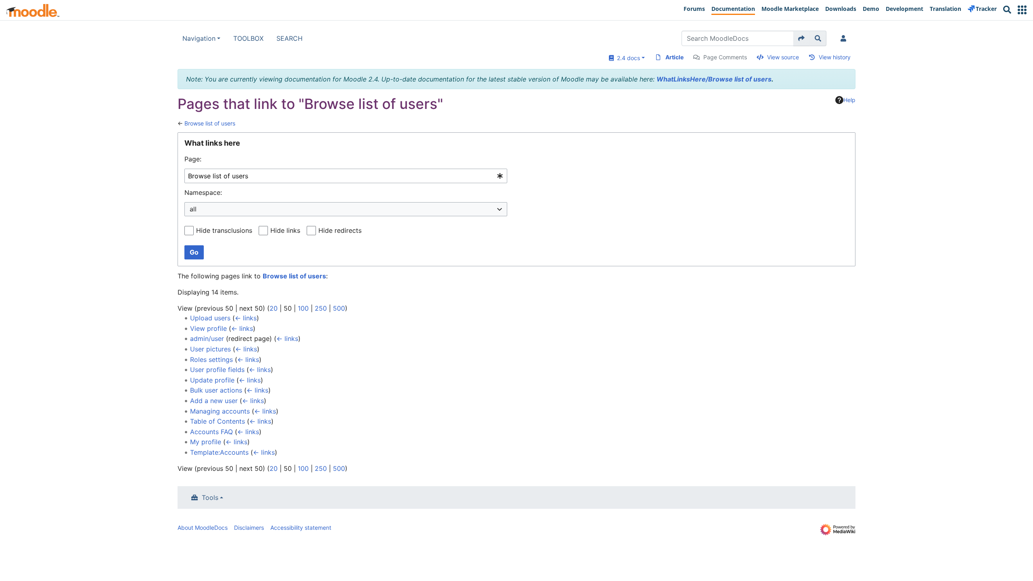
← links (246, 318)
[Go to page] (801, 38)
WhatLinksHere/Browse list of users (714, 79)
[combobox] (345, 176)
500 (339, 308)
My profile (205, 442)
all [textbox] (193, 209)
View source (783, 57)
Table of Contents (217, 421)
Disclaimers (249, 527)
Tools (210, 497)
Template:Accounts (219, 452)
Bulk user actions (216, 390)
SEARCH (289, 38)
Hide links (285, 230)
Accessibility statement (300, 527)
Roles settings (211, 359)
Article (674, 57)
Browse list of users (209, 123)
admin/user (207, 338)
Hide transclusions (224, 230)
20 (274, 308)
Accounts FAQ (211, 432)
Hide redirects (340, 230)
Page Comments (725, 57)
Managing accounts (220, 411)
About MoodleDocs (203, 527)
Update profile (212, 380)
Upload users (210, 318)
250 (321, 308)
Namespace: (203, 192)
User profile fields (217, 370)
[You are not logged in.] (845, 38)
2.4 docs (627, 57)
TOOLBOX (248, 38)
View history (835, 57)
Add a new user (214, 401)
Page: (192, 159)
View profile (208, 328)
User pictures (210, 349)
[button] (1022, 10)
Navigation (198, 38)
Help (849, 99)
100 (303, 308)
